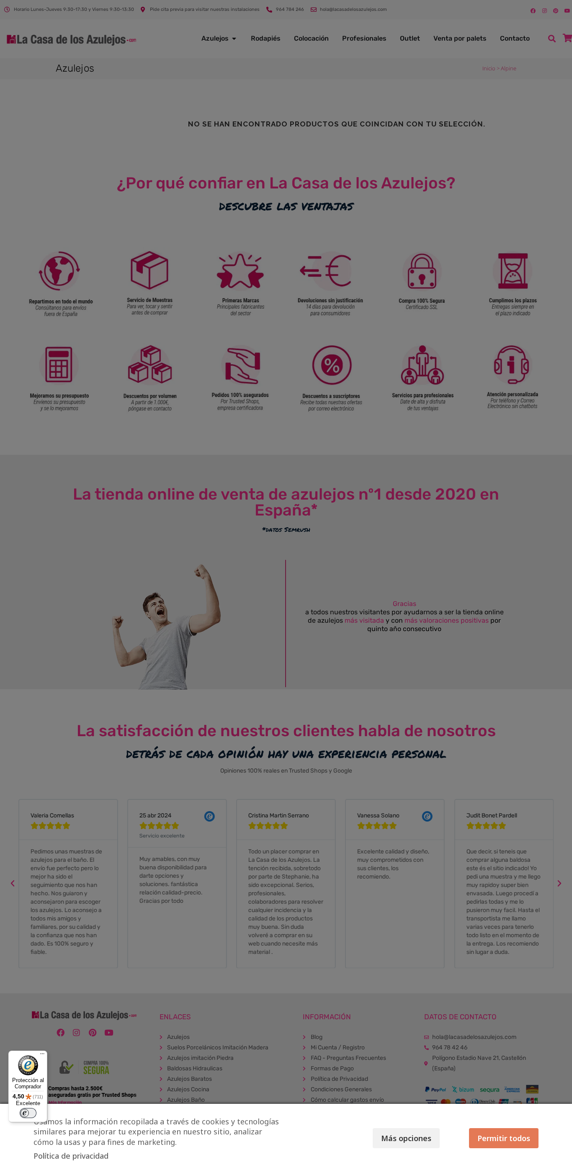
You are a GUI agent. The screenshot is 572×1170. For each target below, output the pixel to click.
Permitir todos (503, 1138)
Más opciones (406, 1138)
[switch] (28, 1113)
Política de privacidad (70, 1156)
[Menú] (42, 1056)
